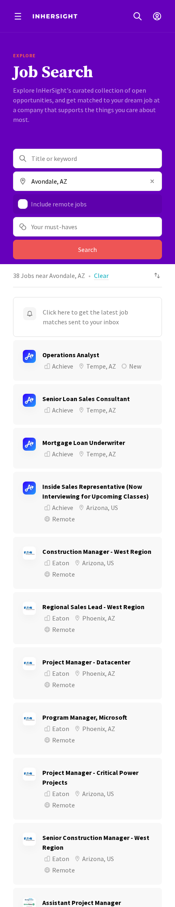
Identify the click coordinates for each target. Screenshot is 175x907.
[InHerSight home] (55, 16)
